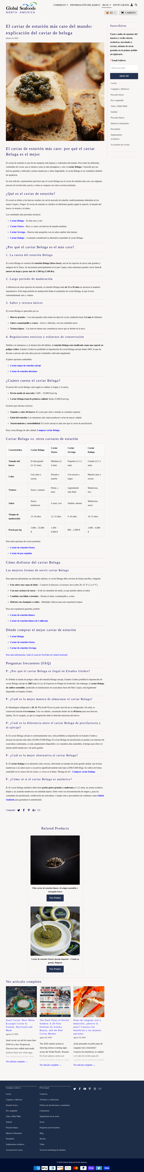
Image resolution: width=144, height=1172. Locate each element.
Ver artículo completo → (17, 1061)
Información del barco (85, 5)
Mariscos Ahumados (120, 123)
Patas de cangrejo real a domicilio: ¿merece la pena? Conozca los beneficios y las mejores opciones (87, 1027)
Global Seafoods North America (75, 1162)
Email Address (119, 60)
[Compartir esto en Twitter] (18, 810)
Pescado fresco (117, 95)
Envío (42, 1122)
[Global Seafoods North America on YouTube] (85, 1088)
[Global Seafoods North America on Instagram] (95, 1088)
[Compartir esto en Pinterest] (28, 810)
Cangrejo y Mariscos (120, 89)
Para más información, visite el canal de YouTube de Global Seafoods (37, 655)
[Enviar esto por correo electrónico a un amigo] (38, 810)
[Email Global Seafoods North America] (100, 1088)
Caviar (114, 83)
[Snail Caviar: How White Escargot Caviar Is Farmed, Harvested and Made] (21, 1001)
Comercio (60, 5)
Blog (107, 5)
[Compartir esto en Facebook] (23, 810)
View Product (55, 898)
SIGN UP (124, 76)
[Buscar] (136, 5)
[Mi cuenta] (131, 5)
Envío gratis (121, 5)
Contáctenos (44, 1111)
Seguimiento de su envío (49, 1116)
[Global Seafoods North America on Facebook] (80, 1088)
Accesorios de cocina (120, 144)
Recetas (43, 1139)
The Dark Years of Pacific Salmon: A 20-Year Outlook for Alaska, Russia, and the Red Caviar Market (55, 1027)
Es (111, 12)
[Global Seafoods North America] (21, 8)
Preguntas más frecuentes (50, 1128)
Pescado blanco (117, 117)
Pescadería (115, 129)
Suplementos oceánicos (116, 137)
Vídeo (42, 1144)
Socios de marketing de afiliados (53, 1150)
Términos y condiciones (49, 1100)
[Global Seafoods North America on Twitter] (74, 1088)
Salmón (114, 112)
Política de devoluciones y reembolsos (55, 1105)
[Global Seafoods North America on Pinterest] (90, 1088)
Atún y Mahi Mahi (119, 106)
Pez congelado (117, 100)
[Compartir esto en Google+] (33, 810)
